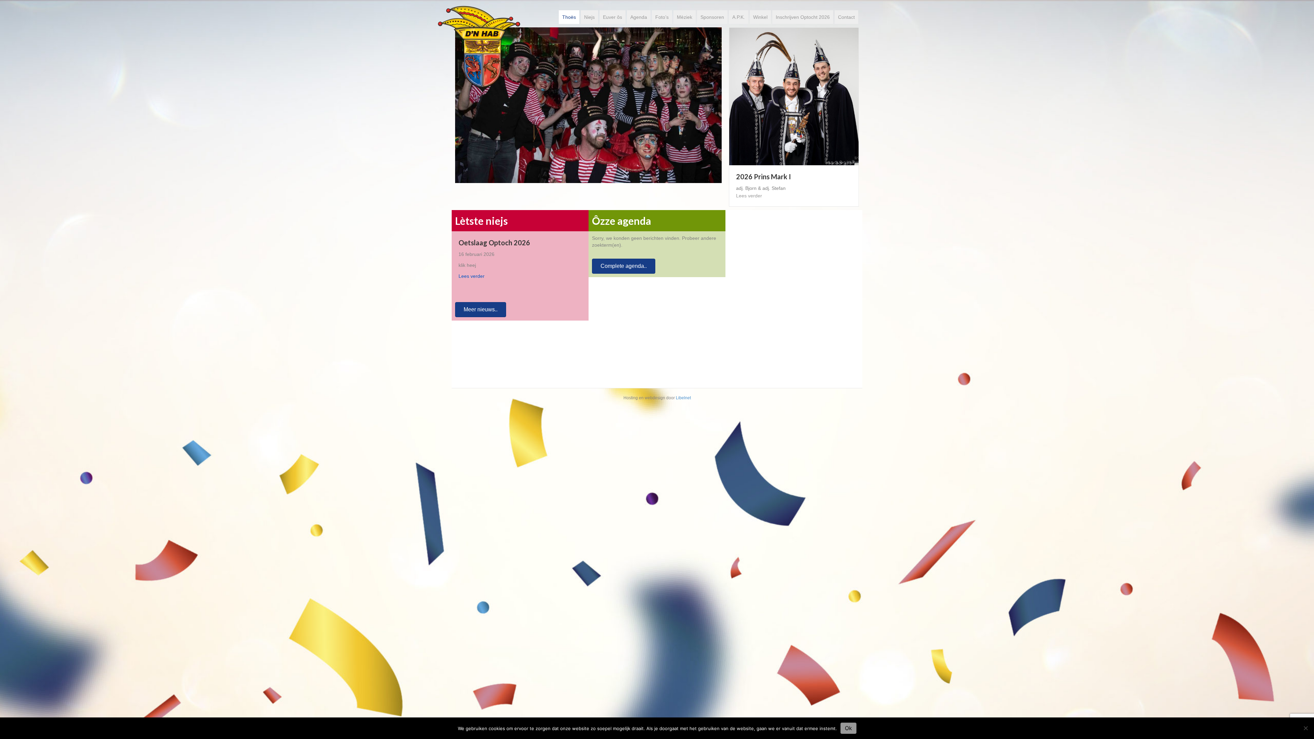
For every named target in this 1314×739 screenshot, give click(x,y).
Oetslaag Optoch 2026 (494, 238)
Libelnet (683, 393)
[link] (569, 17)
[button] (480, 305)
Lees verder (749, 195)
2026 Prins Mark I (763, 176)
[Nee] (1305, 728)
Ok (848, 728)
